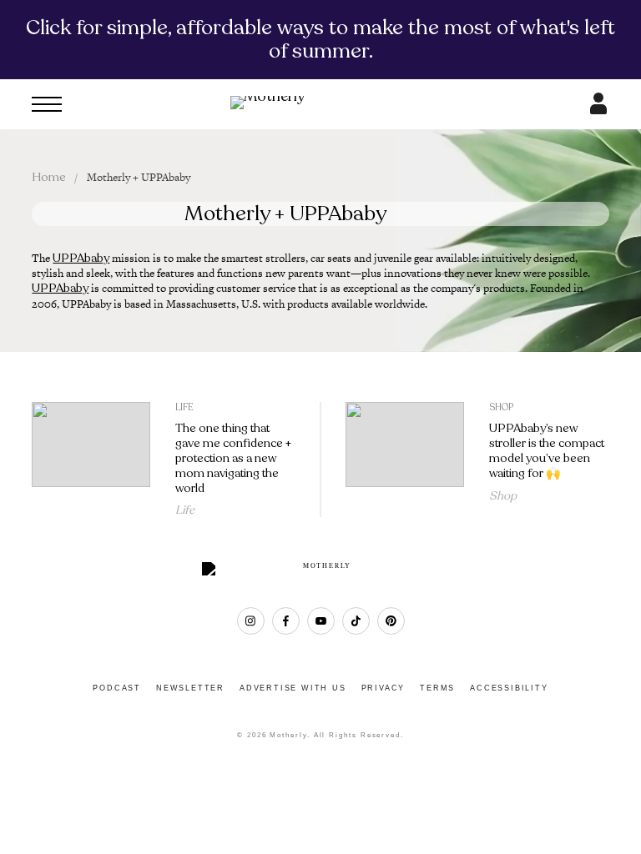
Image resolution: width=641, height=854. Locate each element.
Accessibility (509, 688)
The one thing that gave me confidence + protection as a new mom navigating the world (233, 457)
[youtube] (321, 621)
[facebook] (286, 621)
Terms (437, 688)
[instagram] (251, 621)
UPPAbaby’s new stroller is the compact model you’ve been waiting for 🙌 (546, 450)
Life (184, 407)
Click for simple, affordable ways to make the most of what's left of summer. (320, 39)
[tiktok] (356, 621)
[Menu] (47, 104)
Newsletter (190, 688)
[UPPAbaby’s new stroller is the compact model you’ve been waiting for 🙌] (405, 460)
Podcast (117, 688)
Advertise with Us (293, 688)
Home (49, 177)
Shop (501, 407)
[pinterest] (391, 621)
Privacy (383, 688)
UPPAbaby (81, 258)
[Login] (598, 109)
